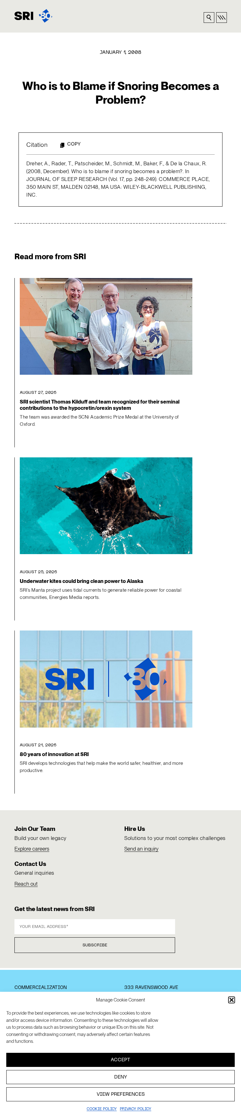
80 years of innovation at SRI (54, 754)
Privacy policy (135, 1109)
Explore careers (31, 849)
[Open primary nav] (222, 18)
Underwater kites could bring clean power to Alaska (81, 581)
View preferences (121, 1094)
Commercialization (40, 988)
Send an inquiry (141, 849)
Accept (120, 1060)
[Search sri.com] (209, 18)
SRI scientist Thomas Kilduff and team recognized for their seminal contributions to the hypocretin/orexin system (99, 405)
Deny (120, 1077)
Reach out (26, 884)
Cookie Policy (102, 1109)
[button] (231, 1000)
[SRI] (33, 16)
